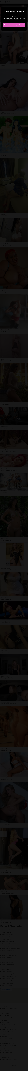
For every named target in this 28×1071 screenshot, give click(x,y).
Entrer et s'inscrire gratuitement (14, 25)
